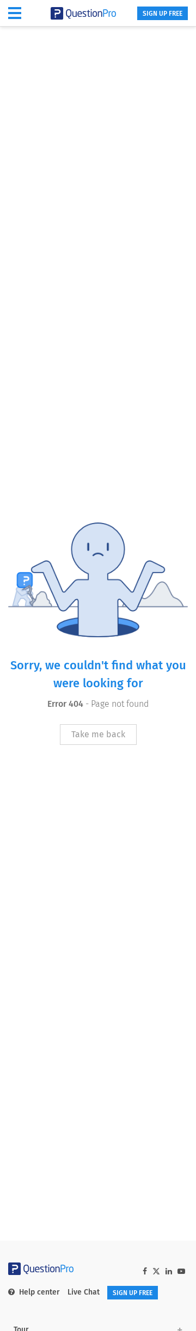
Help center (39, 1292)
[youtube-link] (181, 1271)
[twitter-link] (156, 1272)
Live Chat (84, 1292)
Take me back (98, 734)
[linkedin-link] (169, 1271)
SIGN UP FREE (162, 13)
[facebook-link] (145, 1271)
